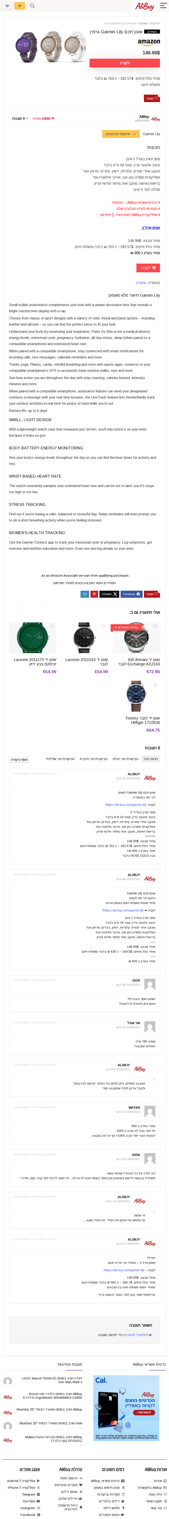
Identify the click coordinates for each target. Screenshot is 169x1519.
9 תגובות (18, 118)
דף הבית (155, 23)
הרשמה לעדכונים (118, 134)
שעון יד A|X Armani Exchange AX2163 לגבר (139, 662)
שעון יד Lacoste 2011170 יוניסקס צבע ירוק (35, 662)
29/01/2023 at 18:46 (128, 879)
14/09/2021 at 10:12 (128, 1243)
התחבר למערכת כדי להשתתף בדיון (34, 773)
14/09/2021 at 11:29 (128, 1111)
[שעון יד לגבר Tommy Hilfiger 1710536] (136, 684)
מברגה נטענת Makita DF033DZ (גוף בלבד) (53, 1439)
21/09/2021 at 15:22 (128, 1027)
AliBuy (144, 117)
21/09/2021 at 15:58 (118, 1069)
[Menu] (163, 6)
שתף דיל (20, 5)
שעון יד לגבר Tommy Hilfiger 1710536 (142, 720)
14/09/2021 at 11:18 (118, 1201)
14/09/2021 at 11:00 (128, 1159)
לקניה (125, 63)
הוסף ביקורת (19, 759)
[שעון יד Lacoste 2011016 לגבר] (84, 625)
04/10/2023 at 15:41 (128, 778)
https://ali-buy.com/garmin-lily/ (125, 804)
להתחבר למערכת (135, 1335)
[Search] (32, 6)
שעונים (143, 23)
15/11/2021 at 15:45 (128, 984)
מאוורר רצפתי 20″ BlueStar (36, 1409)
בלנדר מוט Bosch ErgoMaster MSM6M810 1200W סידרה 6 (52, 1395)
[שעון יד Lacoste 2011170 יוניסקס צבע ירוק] (32, 625)
